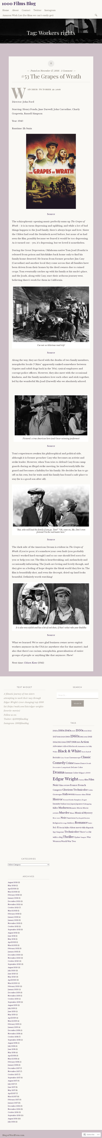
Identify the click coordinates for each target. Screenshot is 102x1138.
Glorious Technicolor (75, 789)
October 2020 (13, 961)
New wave (56, 818)
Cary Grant (64, 758)
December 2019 (14, 993)
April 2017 (12, 1093)
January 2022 (13, 920)
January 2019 (13, 1027)
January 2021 (13, 952)
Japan (73, 804)
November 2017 (14, 1071)
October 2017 (13, 1074)
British (56, 757)
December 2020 (14, 955)
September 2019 (14, 1002)
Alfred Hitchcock (70, 746)
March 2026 (12, 892)
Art (87, 746)
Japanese (79, 804)
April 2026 (12, 889)
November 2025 (14, 904)
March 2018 (12, 1059)
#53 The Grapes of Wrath (51, 76)
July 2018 (11, 1046)
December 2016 (14, 1106)
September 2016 (14, 1115)
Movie (79, 808)
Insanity (56, 804)
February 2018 (13, 1062)
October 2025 (13, 907)
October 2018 (13, 1037)
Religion (56, 823)
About (15, 10)
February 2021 (13, 948)
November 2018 (14, 1034)
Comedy (59, 763)
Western (57, 841)
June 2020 (12, 974)
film (86, 780)
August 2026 (13, 882)
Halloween (68, 794)
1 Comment (66, 71)
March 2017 (12, 1096)
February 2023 (13, 914)
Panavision (71, 818)
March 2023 (12, 911)
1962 (85, 737)
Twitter (37, 10)
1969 (78, 742)
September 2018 (14, 1040)
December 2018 (14, 1030)
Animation (82, 746)
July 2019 (11, 1008)
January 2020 (13, 989)
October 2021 (13, 926)
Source (51, 214)
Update (77, 837)
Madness (63, 807)
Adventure (58, 746)
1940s (68, 730)
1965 (59, 742)
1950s (79, 730)
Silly (84, 828)
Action (84, 741)
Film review (64, 785)
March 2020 (13, 983)
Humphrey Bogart (80, 800)
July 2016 (11, 1122)
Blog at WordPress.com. (13, 1135)
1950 (73, 731)
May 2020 (12, 977)
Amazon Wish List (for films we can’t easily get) (27, 15)
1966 (64, 742)
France (73, 785)
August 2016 (12, 1119)
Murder (64, 812)
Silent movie (76, 827)
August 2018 (12, 1043)
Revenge (63, 823)
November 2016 (14, 1109)
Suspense (60, 832)
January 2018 (13, 1065)
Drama (58, 772)
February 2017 (13, 1100)
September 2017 (14, 1078)
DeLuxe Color (77, 767)
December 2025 (14, 901)
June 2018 (11, 1049)
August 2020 (13, 967)
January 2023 (13, 917)
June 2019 (11, 1011)
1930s (61, 730)
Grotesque (57, 794)
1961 (81, 737)
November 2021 (14, 923)
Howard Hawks (68, 800)
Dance (83, 763)
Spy (54, 832)
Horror (58, 799)
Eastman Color (71, 773)
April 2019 (12, 1018)
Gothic (90, 790)
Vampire (83, 837)
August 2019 (12, 1005)
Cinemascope (75, 758)
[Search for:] (96, 15)
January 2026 (13, 898)
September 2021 (14, 930)
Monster (72, 808)
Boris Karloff (86, 752)
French (82, 785)
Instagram (50, 10)
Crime (70, 763)
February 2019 (13, 1024)
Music (72, 813)
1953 (85, 731)
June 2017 (11, 1087)
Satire (90, 823)
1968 (73, 742)
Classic (86, 757)
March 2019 (12, 1021)
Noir (63, 817)
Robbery (71, 823)
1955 (89, 731)
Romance (81, 822)
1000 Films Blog (19, 3)
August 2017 (12, 1081)
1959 (63, 737)
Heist (88, 794)
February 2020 (14, 986)
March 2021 (12, 945)
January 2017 (13, 1103)
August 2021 (12, 933)
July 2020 (12, 971)
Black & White (69, 751)
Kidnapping (87, 804)
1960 (67, 737)
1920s (55, 731)
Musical (79, 812)
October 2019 (13, 999)
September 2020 (14, 964)
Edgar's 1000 (84, 773)
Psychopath (80, 818)
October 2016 (13, 1112)
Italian (63, 804)
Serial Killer (64, 828)
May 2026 (12, 885)
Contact (26, 10)
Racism (87, 818)
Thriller (68, 837)
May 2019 (11, 1015)
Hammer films (80, 794)
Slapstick (89, 828)
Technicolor (71, 831)
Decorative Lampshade (61, 767)
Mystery (88, 813)
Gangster (57, 790)
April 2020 (12, 980)
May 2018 (11, 1052)
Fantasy (81, 780)
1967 (68, 742)
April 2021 (12, 942)
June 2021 (11, 936)
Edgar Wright (65, 779)
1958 (59, 737)
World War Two (68, 841)
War (89, 837)
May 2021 (11, 939)
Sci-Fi (56, 827)
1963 (90, 737)
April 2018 (12, 1056)
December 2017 (14, 1068)
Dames (77, 763)
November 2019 (14, 996)
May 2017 (11, 1090)
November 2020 (14, 958)
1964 (55, 742)
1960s (75, 736)
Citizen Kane (30, 662)
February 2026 (14, 895)
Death (88, 763)
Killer (55, 808)
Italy (68, 804)
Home (5, 10)
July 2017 (11, 1084)
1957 (55, 737)
